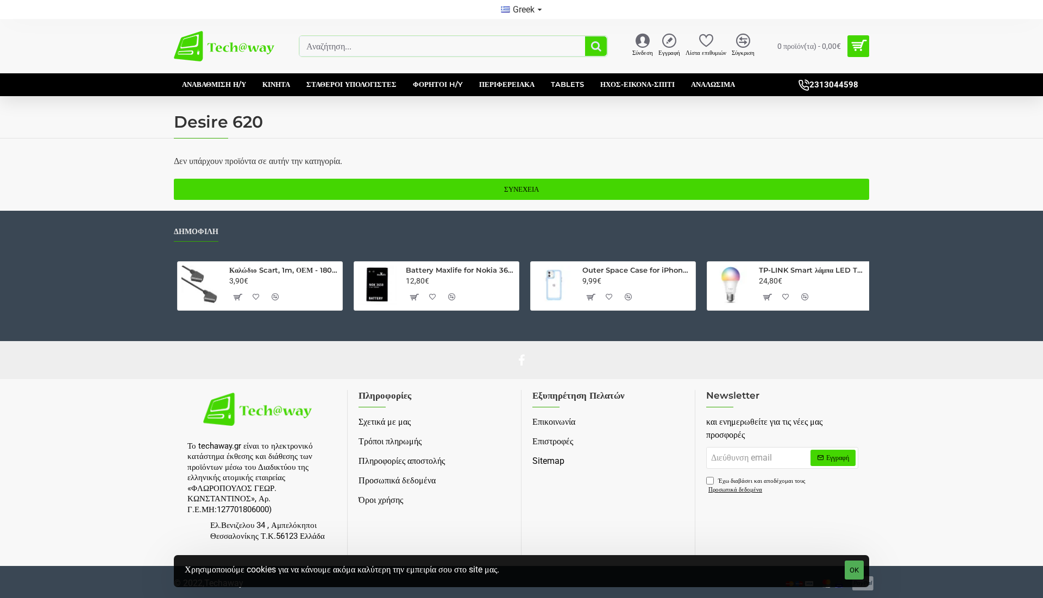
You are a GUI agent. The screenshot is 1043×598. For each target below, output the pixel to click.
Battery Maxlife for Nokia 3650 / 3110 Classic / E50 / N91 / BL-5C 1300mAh (460, 270)
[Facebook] (521, 360)
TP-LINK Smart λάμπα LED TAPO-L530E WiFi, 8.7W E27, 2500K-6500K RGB (813, 270)
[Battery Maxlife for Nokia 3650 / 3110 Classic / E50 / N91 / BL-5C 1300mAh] (377, 285)
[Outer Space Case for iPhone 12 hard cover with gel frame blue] (554, 285)
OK (854, 570)
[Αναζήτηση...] (596, 46)
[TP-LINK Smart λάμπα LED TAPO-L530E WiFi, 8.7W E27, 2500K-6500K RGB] (730, 285)
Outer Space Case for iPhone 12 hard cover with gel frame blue (637, 270)
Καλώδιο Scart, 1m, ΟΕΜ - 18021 (283, 270)
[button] (237, 297)
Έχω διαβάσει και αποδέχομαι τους (756, 485)
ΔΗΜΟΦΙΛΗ (196, 231)
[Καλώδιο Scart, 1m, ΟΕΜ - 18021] (201, 285)
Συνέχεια (521, 189)
